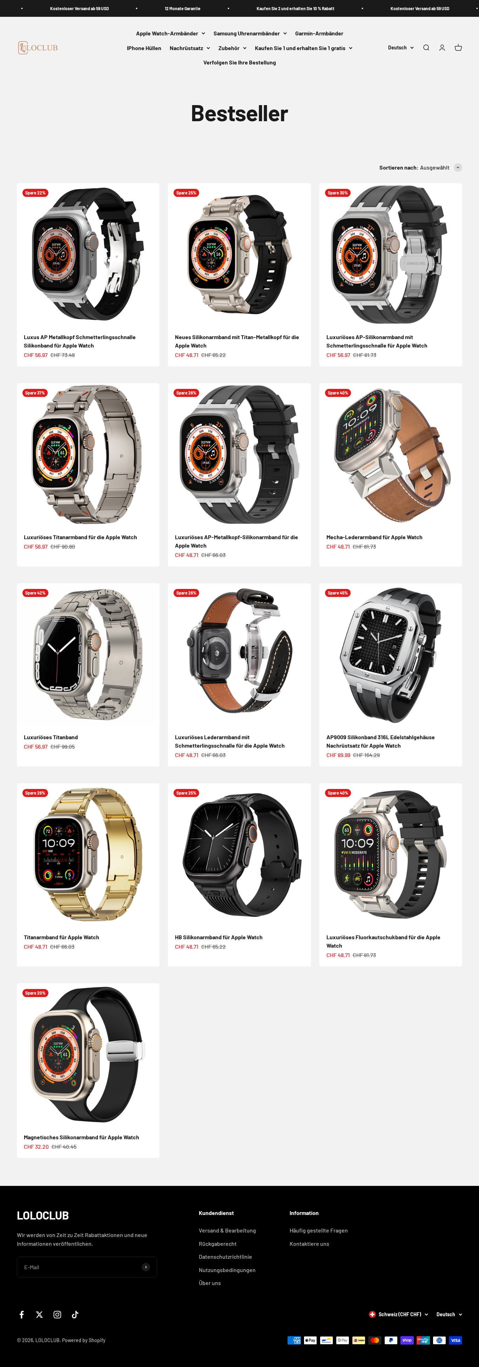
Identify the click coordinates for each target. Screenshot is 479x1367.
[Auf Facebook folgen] (21, 1314)
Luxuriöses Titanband (51, 737)
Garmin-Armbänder (319, 33)
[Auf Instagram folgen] (57, 1314)
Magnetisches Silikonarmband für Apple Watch (81, 1137)
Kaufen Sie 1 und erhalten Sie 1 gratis (300, 47)
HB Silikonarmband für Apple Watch (219, 937)
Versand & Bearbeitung (227, 1230)
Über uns (210, 1282)
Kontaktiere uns (309, 1243)
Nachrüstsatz (186, 47)
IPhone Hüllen (144, 47)
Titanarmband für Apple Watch (61, 937)
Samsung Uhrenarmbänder (247, 33)
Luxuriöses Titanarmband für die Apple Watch (80, 537)
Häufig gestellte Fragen (319, 1230)
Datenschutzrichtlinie (225, 1256)
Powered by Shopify (84, 1340)
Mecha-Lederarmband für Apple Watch (374, 537)
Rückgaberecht (218, 1243)
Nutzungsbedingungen (227, 1269)
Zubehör (229, 47)
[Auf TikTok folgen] (75, 1314)
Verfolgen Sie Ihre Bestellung (239, 62)
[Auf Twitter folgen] (39, 1314)
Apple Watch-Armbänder (167, 33)
